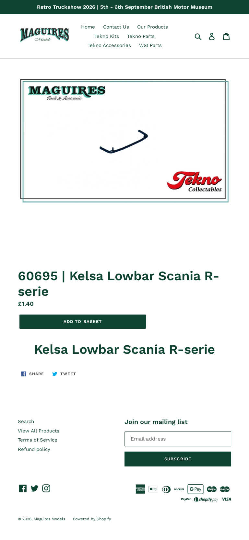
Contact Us (116, 27)
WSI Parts (150, 45)
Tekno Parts (141, 36)
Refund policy (34, 449)
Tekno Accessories (109, 45)
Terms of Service (37, 440)
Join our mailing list (156, 422)
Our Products (152, 27)
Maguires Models (50, 519)
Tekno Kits (106, 36)
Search (26, 421)
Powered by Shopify (92, 519)
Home (88, 27)
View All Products (38, 431)
